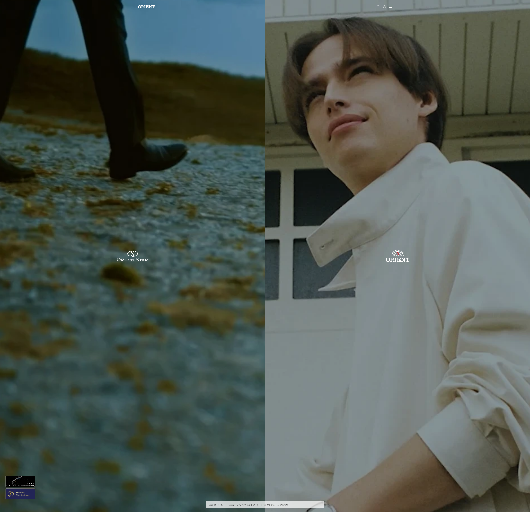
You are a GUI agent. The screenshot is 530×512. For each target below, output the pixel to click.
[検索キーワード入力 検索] (378, 6)
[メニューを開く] (390, 6)
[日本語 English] (384, 6)
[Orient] (146, 7)
